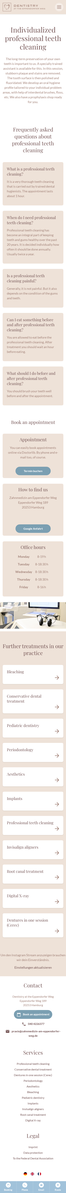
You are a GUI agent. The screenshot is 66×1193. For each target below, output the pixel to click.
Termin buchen (33, 471)
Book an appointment (35, 1014)
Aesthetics (33, 1086)
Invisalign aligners (33, 1109)
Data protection (33, 1152)
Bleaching (33, 1092)
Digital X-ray (33, 1120)
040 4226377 (35, 1023)
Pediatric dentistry (33, 1097)
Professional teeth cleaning (33, 1063)
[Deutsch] (26, 1173)
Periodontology (33, 1080)
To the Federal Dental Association (33, 1158)
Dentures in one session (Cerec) (33, 1075)
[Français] (40, 1173)
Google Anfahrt (33, 528)
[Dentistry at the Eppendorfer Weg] (24, 7)
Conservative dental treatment (33, 1069)
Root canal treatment (33, 1114)
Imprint (33, 1147)
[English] (33, 1173)
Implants (33, 1103)
